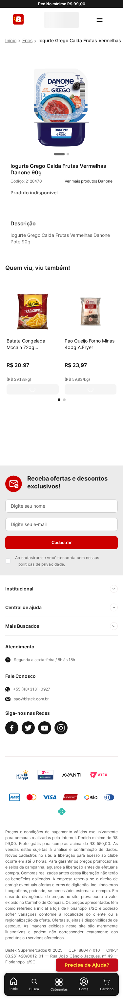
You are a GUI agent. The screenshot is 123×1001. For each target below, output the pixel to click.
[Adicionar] (33, 389)
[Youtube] (44, 727)
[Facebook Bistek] (11, 727)
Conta (84, 989)
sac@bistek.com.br (31, 699)
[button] (59, 399)
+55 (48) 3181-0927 (31, 689)
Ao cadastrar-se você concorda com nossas (57, 561)
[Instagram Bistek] (61, 727)
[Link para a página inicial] (10, 40)
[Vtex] (98, 775)
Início (14, 989)
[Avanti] (71, 775)
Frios (27, 40)
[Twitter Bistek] (28, 727)
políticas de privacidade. (41, 564)
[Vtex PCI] (45, 775)
